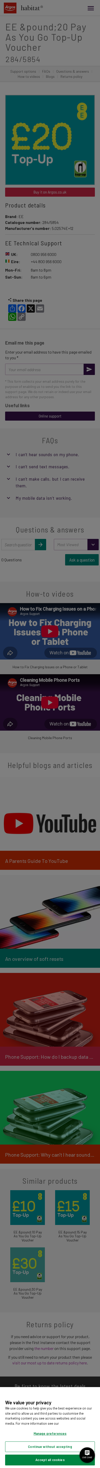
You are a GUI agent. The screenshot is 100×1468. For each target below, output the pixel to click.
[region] (50, 1427)
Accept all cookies (49, 1460)
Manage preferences (50, 1433)
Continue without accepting (50, 1447)
